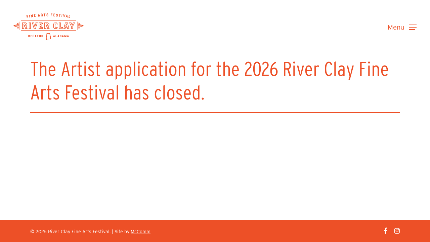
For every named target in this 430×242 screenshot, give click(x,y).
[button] (402, 27)
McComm (140, 231)
